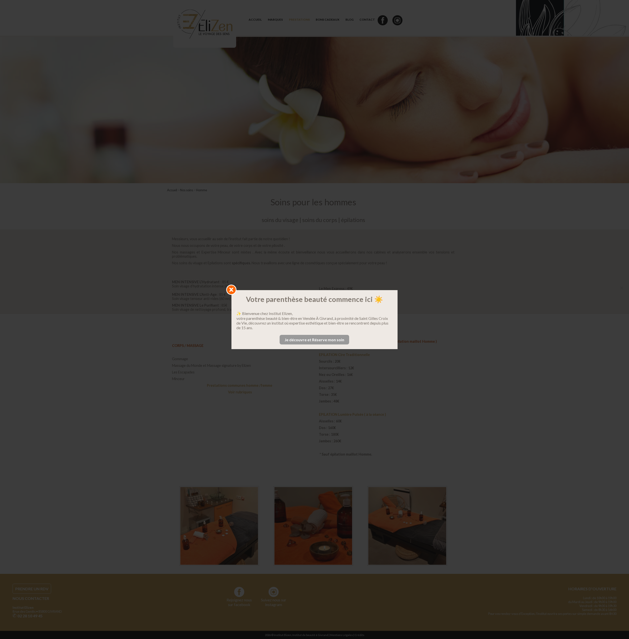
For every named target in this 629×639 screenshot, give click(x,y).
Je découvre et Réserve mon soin (314, 339)
